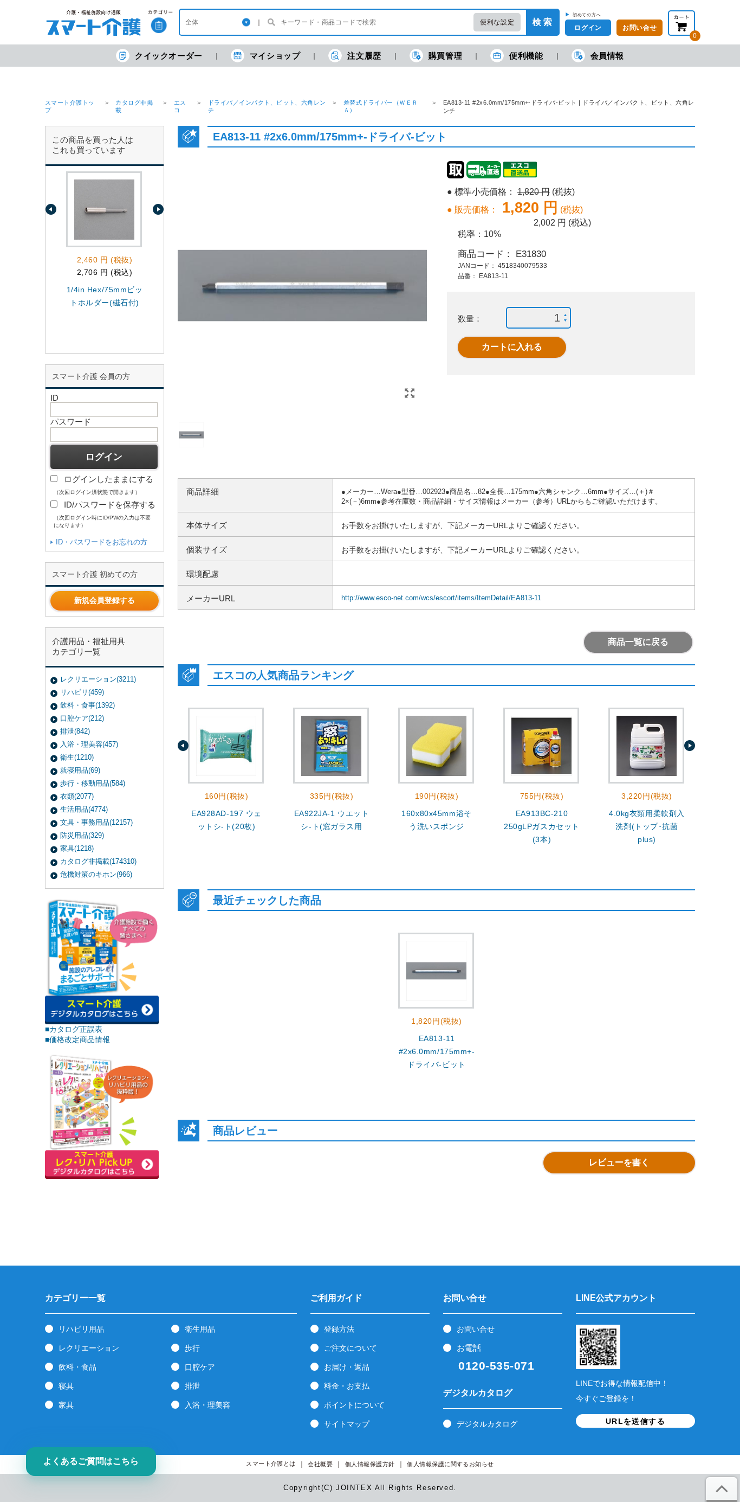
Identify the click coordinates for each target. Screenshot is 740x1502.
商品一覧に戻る (638, 641)
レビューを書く (619, 1162)
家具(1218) (77, 848)
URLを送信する (635, 1421)
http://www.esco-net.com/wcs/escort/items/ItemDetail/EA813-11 (441, 598)
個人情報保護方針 (370, 1464)
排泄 (192, 1386)
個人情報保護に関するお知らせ (450, 1464)
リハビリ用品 (81, 1329)
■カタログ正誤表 (73, 1029)
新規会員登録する (104, 600)
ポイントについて (354, 1405)
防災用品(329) (82, 835)
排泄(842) (75, 731)
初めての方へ (587, 14)
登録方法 (339, 1329)
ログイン (587, 27)
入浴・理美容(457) (89, 744)
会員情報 (607, 55)
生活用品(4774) (84, 809)
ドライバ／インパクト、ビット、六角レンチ (267, 106)
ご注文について (350, 1348)
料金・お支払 (346, 1386)
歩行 (192, 1348)
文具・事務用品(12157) (96, 822)
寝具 (66, 1386)
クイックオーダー (169, 55)
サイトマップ (346, 1424)
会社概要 (320, 1464)
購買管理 (445, 55)
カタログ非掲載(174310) (98, 861)
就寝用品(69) (80, 770)
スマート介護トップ (70, 106)
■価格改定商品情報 (77, 1039)
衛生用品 (200, 1329)
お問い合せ (476, 1329)
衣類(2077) (77, 796)
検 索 (542, 22)
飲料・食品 (77, 1367)
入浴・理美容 (207, 1405)
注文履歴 (364, 55)
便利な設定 (497, 22)
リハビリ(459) (82, 692)
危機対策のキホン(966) (96, 874)
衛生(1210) (77, 757)
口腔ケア (200, 1367)
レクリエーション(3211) (98, 679)
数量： (470, 318)
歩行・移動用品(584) (92, 783)
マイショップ (275, 55)
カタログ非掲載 (134, 106)
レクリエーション (89, 1348)
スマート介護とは (271, 1464)
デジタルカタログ (487, 1424)
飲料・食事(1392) (87, 705)
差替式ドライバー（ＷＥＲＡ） (380, 106)
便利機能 (526, 55)
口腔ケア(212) (82, 718)
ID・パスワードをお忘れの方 (101, 541)
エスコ (180, 106)
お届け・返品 (346, 1367)
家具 (66, 1405)
